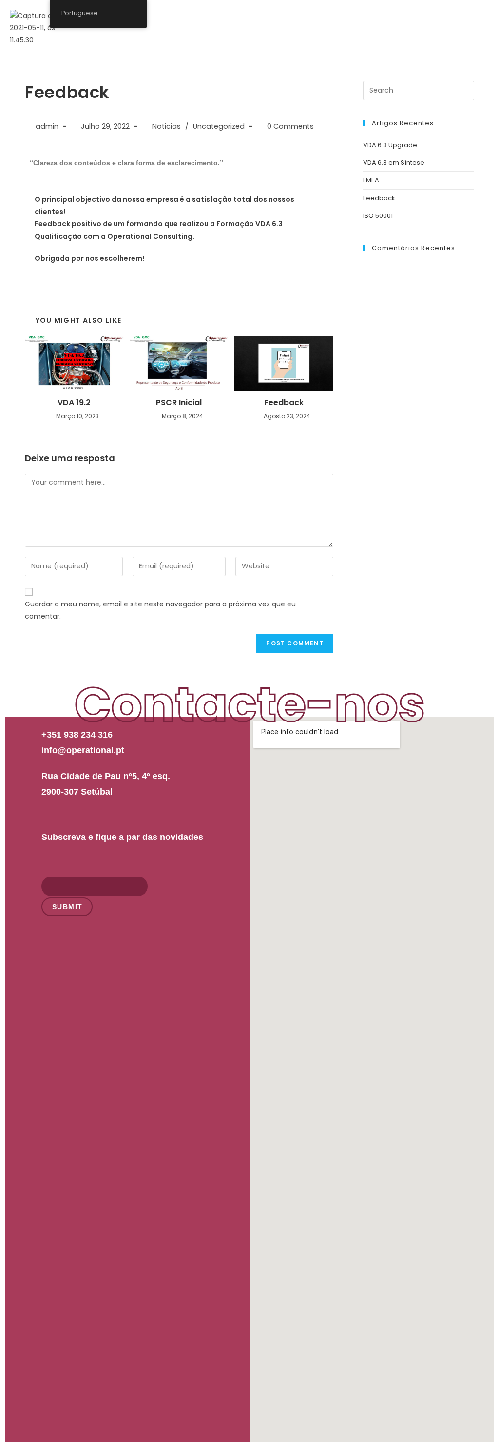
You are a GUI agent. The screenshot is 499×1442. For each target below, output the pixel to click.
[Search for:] (418, 90)
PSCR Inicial (179, 402)
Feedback (284, 402)
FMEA (371, 180)
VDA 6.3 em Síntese (393, 162)
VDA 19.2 (74, 402)
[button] (478, 19)
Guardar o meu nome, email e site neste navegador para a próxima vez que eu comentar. (160, 610)
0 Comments (290, 126)
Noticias (166, 126)
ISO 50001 (378, 215)
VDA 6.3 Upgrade (390, 145)
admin (47, 126)
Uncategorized (219, 126)
